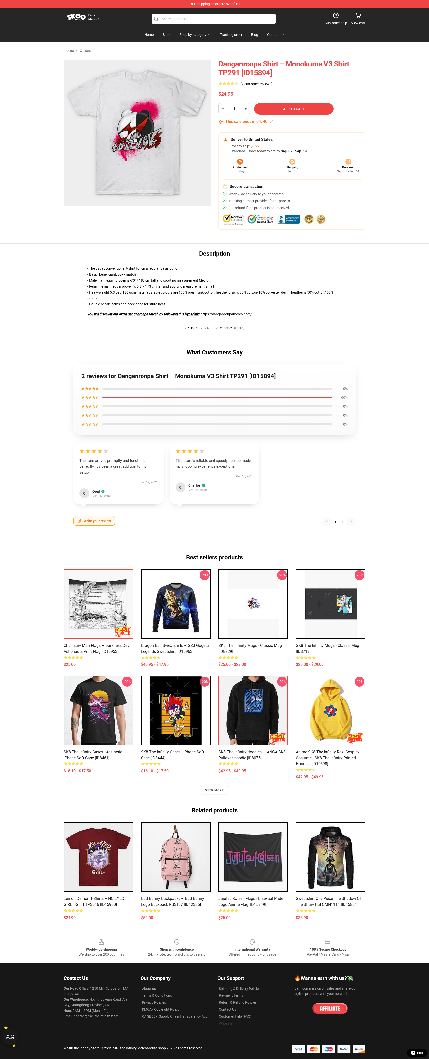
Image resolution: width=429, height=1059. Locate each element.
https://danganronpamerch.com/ (226, 314)
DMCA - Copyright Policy (160, 1009)
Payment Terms (231, 995)
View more (214, 790)
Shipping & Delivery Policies (239, 989)
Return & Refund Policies (238, 1002)
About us (149, 989)
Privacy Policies (154, 1002)
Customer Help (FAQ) (235, 1016)
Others (85, 50)
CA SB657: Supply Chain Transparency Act (174, 1016)
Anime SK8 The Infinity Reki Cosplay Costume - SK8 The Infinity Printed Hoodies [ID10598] (327, 758)
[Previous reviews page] (326, 521)
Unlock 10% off (10, 1037)
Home (69, 50)
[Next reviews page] (351, 521)
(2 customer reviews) (256, 84)
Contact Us (227, 1009)
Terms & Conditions (157, 995)
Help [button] (420, 1053)
